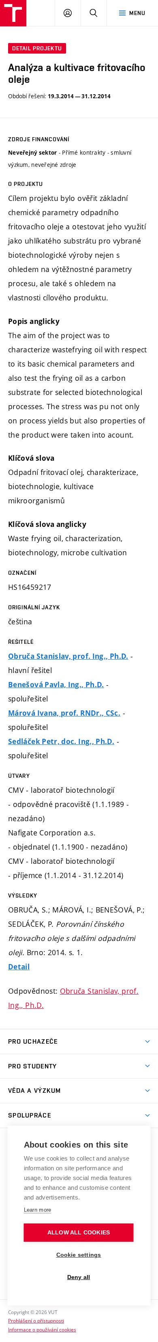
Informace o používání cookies (42, 1329)
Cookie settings (78, 1255)
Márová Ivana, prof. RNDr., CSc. (64, 713)
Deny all (78, 1277)
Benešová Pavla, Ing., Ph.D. (56, 684)
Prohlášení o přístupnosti (36, 1320)
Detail (19, 966)
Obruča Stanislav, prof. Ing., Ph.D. (68, 656)
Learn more (37, 1210)
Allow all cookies (78, 1233)
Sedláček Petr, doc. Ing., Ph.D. (61, 741)
